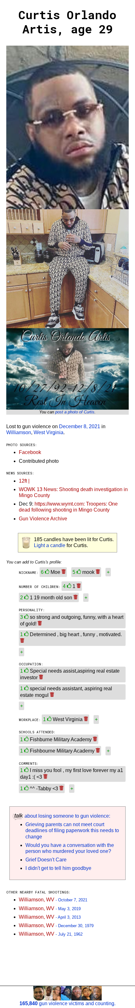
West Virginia (48, 432)
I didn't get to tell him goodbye (58, 868)
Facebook (30, 452)
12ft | (24, 481)
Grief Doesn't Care (46, 859)
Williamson (18, 432)
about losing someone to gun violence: (66, 816)
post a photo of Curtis (74, 412)
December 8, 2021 (79, 426)
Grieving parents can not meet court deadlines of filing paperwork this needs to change (72, 830)
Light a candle (49, 545)
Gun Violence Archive (43, 518)
